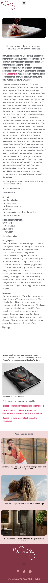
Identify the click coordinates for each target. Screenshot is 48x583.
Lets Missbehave (9, 74)
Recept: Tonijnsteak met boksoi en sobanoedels (23, 406)
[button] (24, 3)
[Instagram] (18, 571)
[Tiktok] (24, 571)
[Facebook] (30, 571)
